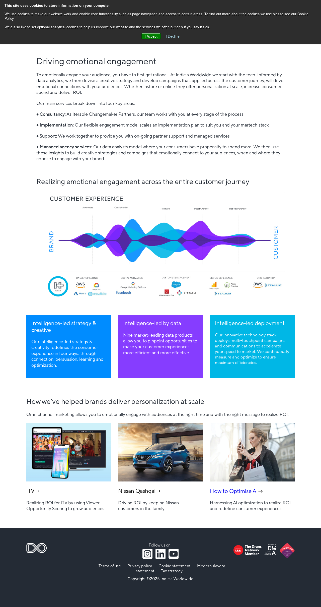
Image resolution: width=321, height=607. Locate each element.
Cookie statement (174, 566)
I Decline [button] (173, 36)
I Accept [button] (151, 36)
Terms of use (110, 566)
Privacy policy (139, 566)
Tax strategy (172, 571)
